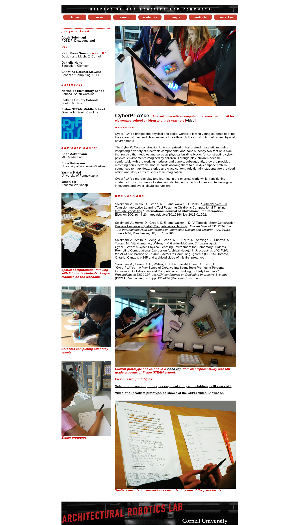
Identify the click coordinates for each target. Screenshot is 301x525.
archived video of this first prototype (179, 257)
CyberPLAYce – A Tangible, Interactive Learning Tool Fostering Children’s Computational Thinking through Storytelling (171, 207)
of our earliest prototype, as (174, 393)
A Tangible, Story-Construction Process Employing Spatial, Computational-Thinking (175, 224)
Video (119, 393)
